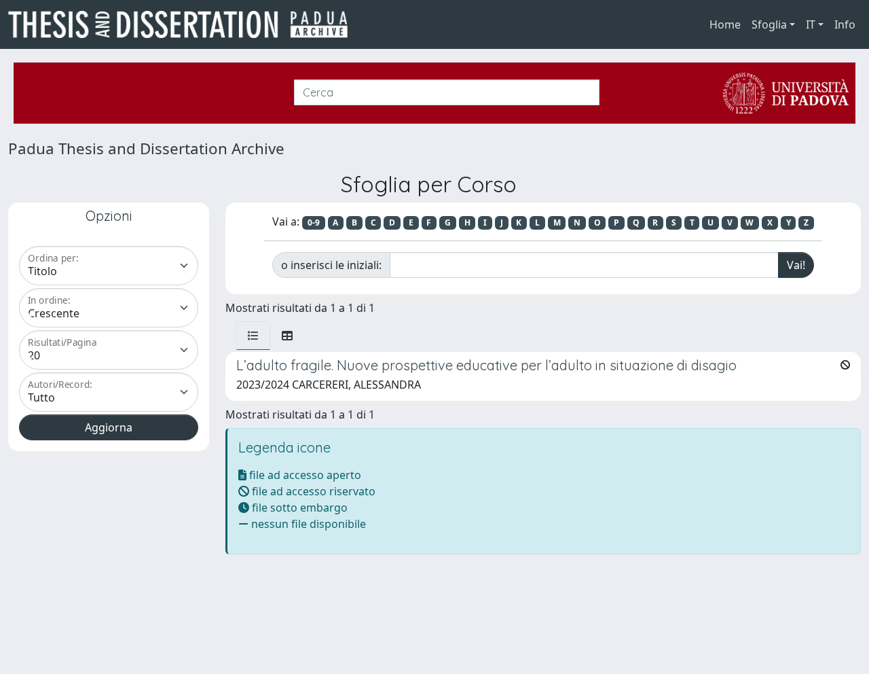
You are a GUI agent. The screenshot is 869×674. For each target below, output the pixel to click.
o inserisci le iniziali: (331, 265)
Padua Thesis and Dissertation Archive (146, 148)
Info (844, 24)
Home (725, 24)
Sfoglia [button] (769, 24)
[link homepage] (183, 24)
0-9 (314, 222)
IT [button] (810, 24)
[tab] (253, 335)
